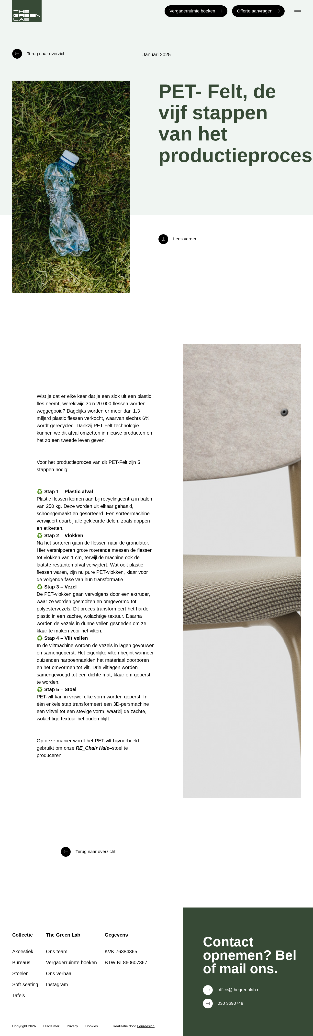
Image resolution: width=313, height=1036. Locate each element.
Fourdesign (146, 1026)
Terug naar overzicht (47, 53)
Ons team (56, 951)
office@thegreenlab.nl (239, 989)
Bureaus (21, 962)
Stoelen (20, 973)
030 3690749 (230, 1003)
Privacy (72, 1026)
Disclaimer (51, 1026)
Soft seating (25, 984)
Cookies (91, 1026)
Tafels (18, 995)
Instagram (57, 984)
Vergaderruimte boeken (192, 11)
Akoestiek (22, 951)
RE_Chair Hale (92, 748)
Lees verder (184, 238)
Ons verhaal (59, 973)
